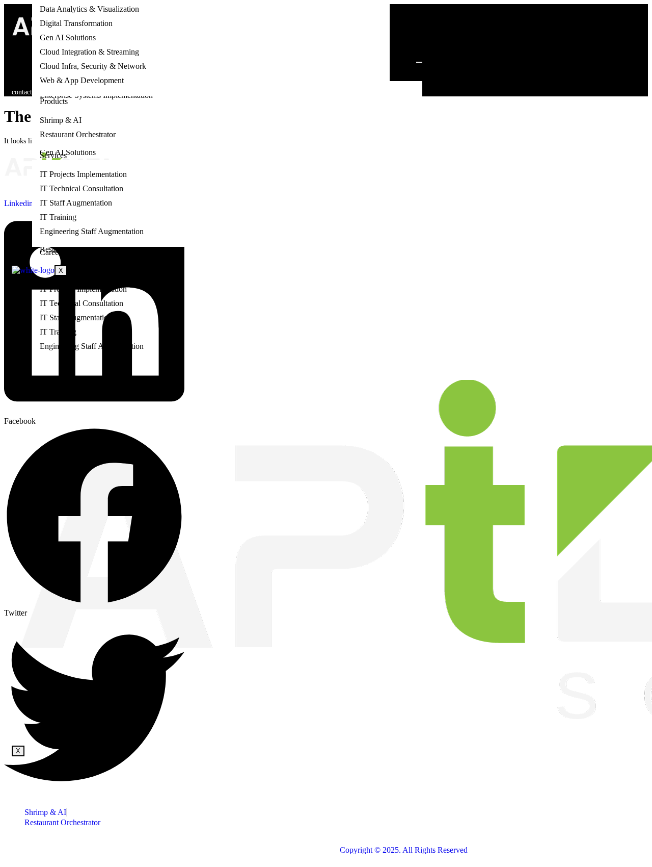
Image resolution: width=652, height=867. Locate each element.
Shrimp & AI (61, 120)
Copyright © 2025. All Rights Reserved (404, 850)
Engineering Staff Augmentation (92, 231)
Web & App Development (82, 80)
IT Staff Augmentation (76, 202)
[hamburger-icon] (419, 62)
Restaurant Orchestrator (78, 134)
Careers (52, 252)
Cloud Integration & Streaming (89, 51)
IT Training (58, 217)
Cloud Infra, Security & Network (93, 66)
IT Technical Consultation (81, 188)
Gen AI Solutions (68, 37)
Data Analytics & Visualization (89, 9)
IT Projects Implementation (83, 174)
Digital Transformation (76, 23)
